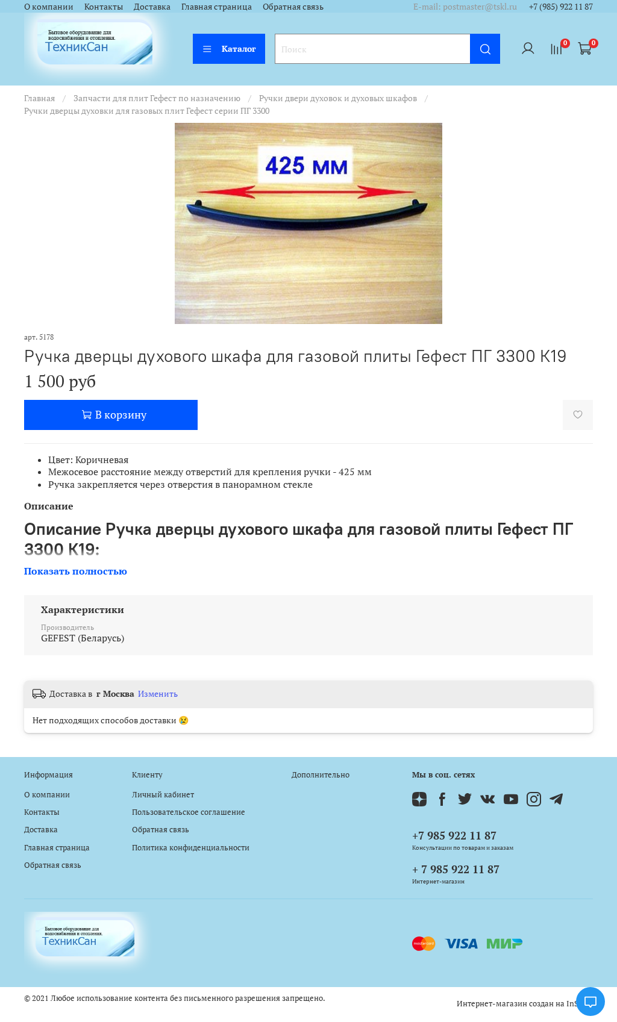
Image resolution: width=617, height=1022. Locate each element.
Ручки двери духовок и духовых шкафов (338, 98)
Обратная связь (293, 6)
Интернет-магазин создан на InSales (525, 1004)
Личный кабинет (163, 795)
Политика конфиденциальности (190, 848)
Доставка (152, 6)
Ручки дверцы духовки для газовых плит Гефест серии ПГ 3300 (146, 110)
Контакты (103, 6)
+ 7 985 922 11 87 (456, 869)
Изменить (158, 693)
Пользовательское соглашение (188, 812)
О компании (49, 6)
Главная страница (216, 6)
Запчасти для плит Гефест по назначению (157, 98)
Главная (39, 98)
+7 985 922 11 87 (454, 835)
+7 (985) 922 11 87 (561, 6)
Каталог (239, 48)
